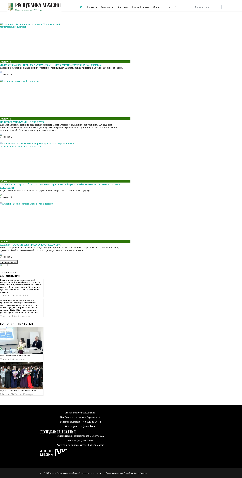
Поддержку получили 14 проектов (22, 122)
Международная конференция (15, 355)
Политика (91, 6)
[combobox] (208, 7)
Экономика (107, 6)
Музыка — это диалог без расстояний (18, 390)
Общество (122, 6)
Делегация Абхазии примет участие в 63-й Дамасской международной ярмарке (51, 65)
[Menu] (233, 7)
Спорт (156, 6)
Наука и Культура (140, 6)
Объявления (21, 295)
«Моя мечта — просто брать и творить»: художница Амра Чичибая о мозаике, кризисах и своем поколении (60, 185)
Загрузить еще (9, 261)
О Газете (168, 6)
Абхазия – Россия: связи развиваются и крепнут (30, 244)
